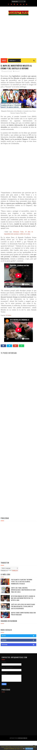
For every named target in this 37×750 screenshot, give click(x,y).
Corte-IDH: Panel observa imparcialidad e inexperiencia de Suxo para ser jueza (23, 590)
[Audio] (20, 4)
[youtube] (17, 4)
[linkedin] (24, 4)
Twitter (4, 635)
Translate (15, 570)
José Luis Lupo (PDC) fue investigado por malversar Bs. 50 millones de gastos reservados (23, 606)
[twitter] (11, 4)
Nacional (17, 71)
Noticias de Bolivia (22, 738)
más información (29, 748)
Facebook (4, 640)
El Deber (8, 315)
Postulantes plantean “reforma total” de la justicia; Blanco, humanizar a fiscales (21, 582)
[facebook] (8, 4)
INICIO (4, 60)
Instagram (4, 644)
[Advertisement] (18, 36)
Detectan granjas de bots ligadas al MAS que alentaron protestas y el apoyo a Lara (23, 598)
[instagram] (14, 4)
